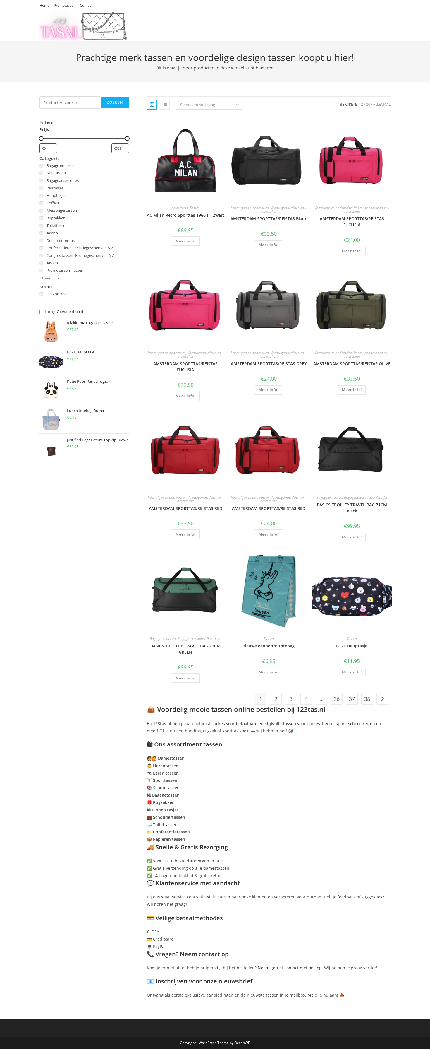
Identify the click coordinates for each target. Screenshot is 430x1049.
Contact (86, 5)
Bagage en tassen (329, 497)
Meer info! (185, 241)
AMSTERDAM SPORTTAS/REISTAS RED (185, 508)
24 (368, 104)
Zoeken (115, 102)
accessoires (179, 207)
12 (361, 104)
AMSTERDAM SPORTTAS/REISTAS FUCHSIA (352, 222)
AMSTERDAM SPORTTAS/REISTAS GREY (269, 363)
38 (367, 698)
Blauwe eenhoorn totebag (268, 646)
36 (337, 698)
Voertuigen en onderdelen (250, 207)
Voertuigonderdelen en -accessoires (283, 209)
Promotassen (64, 5)
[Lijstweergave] (165, 105)
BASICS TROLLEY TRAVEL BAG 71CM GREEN (185, 649)
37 (352, 698)
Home (44, 5)
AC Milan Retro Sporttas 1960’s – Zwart (185, 215)
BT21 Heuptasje (351, 646)
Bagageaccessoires (357, 497)
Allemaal (382, 104)
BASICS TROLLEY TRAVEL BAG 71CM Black (352, 508)
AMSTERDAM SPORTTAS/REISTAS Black (269, 218)
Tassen (195, 207)
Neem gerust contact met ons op (290, 968)
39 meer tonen (50, 278)
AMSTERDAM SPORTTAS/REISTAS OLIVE (352, 363)
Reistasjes (380, 497)
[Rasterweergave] (152, 105)
